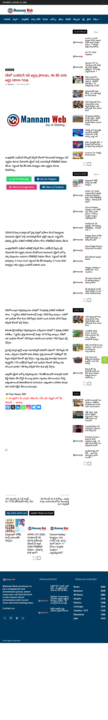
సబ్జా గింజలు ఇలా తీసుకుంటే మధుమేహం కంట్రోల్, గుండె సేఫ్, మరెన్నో (92, 360)
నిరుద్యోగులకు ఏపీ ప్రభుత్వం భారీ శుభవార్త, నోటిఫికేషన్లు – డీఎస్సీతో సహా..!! (93, 227)
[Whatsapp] (23, 407)
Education (9, 70)
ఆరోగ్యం (53, 19)
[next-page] (38, 558)
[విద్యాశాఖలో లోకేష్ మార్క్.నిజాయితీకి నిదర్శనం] (15, 525)
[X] (13, 407)
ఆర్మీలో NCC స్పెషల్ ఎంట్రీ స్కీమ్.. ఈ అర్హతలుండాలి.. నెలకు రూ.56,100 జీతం (59, 588)
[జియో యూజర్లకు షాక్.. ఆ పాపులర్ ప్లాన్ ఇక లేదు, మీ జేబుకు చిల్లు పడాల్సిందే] (78, 144)
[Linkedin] (18, 407)
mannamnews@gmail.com (17, 611)
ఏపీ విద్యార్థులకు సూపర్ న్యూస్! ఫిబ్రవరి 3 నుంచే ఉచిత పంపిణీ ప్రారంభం (93, 291)
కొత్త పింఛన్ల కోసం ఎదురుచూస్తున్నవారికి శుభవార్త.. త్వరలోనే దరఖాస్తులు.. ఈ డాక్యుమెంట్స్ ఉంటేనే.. (92, 81)
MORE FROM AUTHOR (42, 513)
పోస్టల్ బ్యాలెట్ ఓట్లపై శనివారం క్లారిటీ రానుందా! (59, 609)
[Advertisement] (37, 49)
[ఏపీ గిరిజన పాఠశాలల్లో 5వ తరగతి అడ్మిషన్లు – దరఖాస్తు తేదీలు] (78, 281)
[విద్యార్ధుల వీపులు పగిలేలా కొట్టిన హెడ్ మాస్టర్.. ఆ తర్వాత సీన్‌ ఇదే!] (78, 238)
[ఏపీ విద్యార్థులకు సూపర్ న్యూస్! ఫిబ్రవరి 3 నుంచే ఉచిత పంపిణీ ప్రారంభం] (78, 291)
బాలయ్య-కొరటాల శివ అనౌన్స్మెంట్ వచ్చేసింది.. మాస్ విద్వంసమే (93, 428)
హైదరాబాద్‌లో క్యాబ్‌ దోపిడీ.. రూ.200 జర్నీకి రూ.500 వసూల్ (93, 93)
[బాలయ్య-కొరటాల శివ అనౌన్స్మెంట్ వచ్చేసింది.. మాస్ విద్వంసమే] (78, 429)
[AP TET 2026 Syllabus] (78, 55)
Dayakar (11, 84)
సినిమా (45, 19)
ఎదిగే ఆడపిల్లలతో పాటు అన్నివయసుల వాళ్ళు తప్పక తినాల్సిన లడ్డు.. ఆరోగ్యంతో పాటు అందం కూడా (93, 106)
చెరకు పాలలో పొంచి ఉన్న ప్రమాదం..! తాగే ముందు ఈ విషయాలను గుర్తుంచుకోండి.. (93, 348)
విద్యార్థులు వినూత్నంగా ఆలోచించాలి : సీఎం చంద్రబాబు (92, 270)
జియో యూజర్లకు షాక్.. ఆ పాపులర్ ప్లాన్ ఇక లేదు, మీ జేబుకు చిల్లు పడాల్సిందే (94, 144)
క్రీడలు (61, 19)
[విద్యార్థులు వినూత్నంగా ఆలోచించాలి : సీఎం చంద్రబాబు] (78, 270)
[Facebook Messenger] (38, 407)
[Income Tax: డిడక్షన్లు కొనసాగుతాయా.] (78, 155)
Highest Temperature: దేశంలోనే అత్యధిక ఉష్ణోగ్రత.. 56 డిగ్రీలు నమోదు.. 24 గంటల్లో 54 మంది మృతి (60, 600)
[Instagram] (28, 407)
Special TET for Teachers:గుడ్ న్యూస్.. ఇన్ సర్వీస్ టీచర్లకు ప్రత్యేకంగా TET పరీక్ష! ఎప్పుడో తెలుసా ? (93, 67)
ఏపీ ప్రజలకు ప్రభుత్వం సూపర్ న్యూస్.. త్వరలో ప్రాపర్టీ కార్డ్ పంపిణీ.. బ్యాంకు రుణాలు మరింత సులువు (93, 120)
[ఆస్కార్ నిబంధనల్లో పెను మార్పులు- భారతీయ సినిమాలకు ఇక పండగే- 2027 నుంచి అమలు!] (78, 402)
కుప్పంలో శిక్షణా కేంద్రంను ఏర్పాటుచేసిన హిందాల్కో (93, 247)
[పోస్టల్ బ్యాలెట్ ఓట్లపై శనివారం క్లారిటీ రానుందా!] (43, 611)
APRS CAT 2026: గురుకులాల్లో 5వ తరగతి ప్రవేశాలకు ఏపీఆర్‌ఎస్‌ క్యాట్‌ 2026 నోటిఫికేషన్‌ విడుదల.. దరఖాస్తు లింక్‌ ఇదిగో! (36, 543)
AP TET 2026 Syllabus (90, 53)
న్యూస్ (15, 19)
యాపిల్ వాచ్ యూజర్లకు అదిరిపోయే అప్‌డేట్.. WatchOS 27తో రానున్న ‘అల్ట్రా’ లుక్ (93, 133)
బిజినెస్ (68, 19)
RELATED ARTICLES (17, 513)
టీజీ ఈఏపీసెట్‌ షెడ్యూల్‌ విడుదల (93, 258)
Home (7, 19)
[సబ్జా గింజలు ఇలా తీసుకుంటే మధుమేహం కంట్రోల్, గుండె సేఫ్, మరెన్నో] (78, 359)
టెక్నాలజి (76, 19)
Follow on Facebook (54, 187)
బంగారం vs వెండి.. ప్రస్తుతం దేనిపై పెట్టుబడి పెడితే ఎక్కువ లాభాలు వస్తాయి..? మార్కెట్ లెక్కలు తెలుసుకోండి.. (93, 42)
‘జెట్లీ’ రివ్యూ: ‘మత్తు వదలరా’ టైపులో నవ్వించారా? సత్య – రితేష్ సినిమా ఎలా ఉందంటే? (92, 416)
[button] (103, 2)
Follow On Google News (23, 187)
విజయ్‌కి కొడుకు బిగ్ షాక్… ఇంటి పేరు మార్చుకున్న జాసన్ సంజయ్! (92, 454)
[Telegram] (33, 407)
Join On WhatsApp (20, 179)
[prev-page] (34, 558)
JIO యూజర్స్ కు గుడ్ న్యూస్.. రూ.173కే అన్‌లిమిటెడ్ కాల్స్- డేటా (19, 500)
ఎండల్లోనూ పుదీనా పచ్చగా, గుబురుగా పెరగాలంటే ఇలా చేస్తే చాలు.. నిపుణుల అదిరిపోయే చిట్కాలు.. (92, 335)
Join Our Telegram (48, 179)
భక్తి (83, 19)
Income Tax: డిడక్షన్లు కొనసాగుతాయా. (93, 154)
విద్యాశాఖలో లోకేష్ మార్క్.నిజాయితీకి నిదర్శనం (13, 537)
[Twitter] (23, 618)
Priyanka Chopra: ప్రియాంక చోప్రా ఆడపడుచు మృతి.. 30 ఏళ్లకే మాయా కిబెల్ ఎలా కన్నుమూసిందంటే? (93, 441)
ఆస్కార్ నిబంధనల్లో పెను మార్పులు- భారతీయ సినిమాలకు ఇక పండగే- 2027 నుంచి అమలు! (93, 403)
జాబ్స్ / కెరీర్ (35, 19)
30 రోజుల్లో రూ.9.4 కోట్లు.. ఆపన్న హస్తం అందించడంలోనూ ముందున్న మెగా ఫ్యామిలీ (54, 501)
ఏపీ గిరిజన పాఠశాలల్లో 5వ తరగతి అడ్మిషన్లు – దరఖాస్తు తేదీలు (93, 280)
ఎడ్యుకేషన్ (25, 19)
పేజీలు (95, 19)
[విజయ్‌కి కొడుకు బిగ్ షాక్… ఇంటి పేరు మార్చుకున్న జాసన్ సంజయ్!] (78, 453)
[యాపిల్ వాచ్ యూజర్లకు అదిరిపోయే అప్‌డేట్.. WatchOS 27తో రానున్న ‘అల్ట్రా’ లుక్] (78, 132)
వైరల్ (89, 19)
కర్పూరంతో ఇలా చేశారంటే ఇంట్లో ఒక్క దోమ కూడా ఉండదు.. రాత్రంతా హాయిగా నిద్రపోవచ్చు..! (92, 373)
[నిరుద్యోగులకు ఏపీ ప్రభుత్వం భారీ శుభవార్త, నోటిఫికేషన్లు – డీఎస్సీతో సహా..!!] (78, 226)
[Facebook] (8, 407)
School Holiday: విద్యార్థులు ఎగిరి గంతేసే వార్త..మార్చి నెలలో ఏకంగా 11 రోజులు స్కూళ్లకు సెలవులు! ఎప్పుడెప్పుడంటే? (58, 543)
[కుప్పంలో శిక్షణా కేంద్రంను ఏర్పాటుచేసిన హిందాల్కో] (78, 249)
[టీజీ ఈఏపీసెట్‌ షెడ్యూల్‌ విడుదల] (78, 259)
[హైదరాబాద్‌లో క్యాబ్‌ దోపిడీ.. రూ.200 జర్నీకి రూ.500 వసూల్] (78, 93)
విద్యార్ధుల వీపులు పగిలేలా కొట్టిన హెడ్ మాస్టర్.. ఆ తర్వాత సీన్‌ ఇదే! (93, 237)
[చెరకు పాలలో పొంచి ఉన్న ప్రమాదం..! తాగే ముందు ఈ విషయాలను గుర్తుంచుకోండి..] (78, 347)
